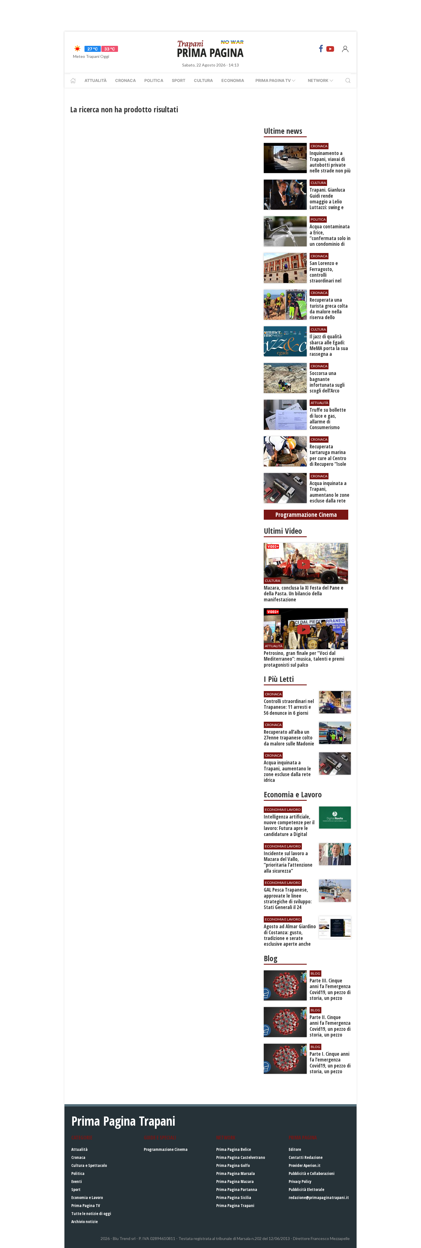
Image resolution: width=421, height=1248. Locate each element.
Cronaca (125, 80)
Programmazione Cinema (166, 1149)
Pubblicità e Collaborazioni (312, 1173)
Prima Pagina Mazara (235, 1181)
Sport (178, 80)
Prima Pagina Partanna (236, 1189)
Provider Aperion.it (304, 1165)
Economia (232, 80)
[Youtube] (330, 48)
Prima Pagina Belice (233, 1149)
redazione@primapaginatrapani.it (319, 1197)
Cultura (203, 80)
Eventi (76, 1181)
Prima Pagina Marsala (235, 1173)
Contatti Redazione (305, 1157)
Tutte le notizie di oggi (91, 1213)
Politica (153, 80)
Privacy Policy (300, 1181)
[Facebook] (321, 48)
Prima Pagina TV (85, 1205)
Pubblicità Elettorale (306, 1189)
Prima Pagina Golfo (233, 1165)
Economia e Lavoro (87, 1197)
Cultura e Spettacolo (89, 1165)
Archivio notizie (84, 1221)
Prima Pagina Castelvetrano (240, 1157)
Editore (295, 1149)
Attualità (95, 80)
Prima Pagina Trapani (235, 1205)
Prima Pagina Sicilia (233, 1197)
